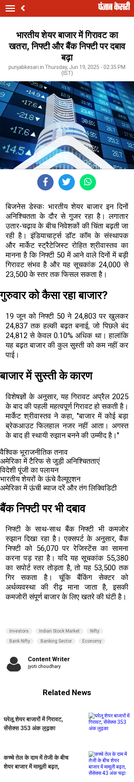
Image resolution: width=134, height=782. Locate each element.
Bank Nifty (19, 641)
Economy (92, 641)
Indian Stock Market (59, 631)
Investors (19, 631)
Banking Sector (56, 641)
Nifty (94, 631)
